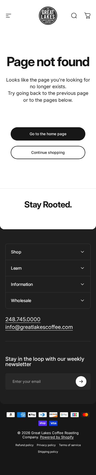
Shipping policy (48, 451)
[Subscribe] (81, 381)
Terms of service (70, 445)
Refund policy (24, 445)
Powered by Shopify (57, 437)
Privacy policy (46, 445)
